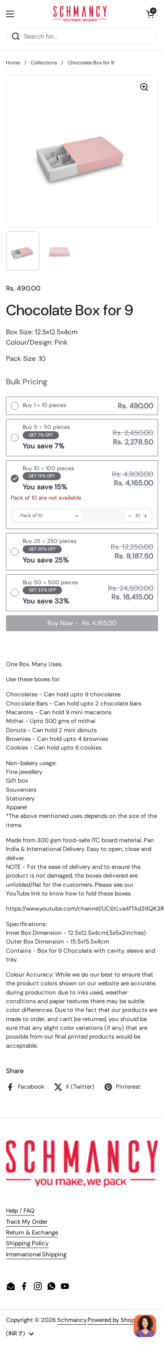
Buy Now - (82, 623)
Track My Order (26, 1222)
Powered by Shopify (115, 1320)
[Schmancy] (80, 14)
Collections (44, 62)
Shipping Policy (27, 1243)
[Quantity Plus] (145, 516)
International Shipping (36, 1254)
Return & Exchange (32, 1232)
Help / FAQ (20, 1211)
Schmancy (71, 1320)
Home (13, 62)
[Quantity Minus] (130, 516)
